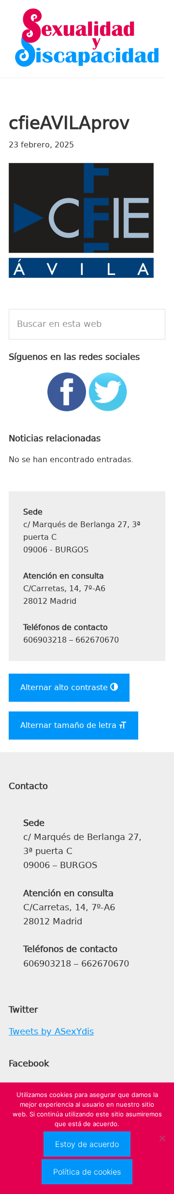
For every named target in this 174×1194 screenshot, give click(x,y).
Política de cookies (87, 1172)
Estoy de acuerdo (87, 1144)
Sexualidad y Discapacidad (87, 39)
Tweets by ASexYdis (51, 1031)
